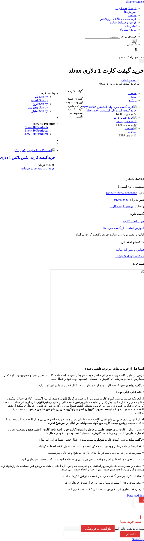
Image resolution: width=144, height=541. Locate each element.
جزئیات (25, 168)
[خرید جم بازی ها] (124, 117)
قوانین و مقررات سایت (130, 249)
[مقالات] (130, 128)
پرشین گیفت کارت (121, 206)
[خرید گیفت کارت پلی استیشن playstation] (109, 106)
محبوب (132, 93)
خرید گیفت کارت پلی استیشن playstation (111, 110)
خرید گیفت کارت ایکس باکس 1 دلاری (27, 158)
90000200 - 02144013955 (121, 193)
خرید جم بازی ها (126, 121)
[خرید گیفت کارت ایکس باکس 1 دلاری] (27, 150)
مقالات (132, 131)
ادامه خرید (130, 534)
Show (36, 127)
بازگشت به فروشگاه (98, 528)
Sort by (41, 96)
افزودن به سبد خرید (43, 168)
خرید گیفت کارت (133, 221)
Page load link (135, 495)
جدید (133, 96)
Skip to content (135, 1)
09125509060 (121, 199)
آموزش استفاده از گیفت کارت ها (123, 227)
